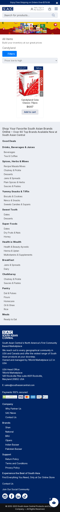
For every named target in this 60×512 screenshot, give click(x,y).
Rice (6, 309)
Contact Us (10, 417)
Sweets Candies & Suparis (17, 204)
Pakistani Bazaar (13, 449)
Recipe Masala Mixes (14, 166)
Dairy (6, 269)
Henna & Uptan (11, 250)
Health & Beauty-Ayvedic (16, 246)
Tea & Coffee (11, 156)
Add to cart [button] (30, 112)
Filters (11, 53)
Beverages (9, 152)
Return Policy (12, 459)
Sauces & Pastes (12, 186)
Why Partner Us (13, 408)
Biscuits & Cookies (13, 196)
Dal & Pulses (10, 293)
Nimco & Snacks (12, 200)
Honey (7, 236)
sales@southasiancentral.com (19, 385)
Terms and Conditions (16, 463)
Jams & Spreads (12, 178)
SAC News (10, 413)
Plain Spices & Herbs (14, 182)
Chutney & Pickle (12, 170)
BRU (7, 436)
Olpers (8, 440)
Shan (7, 427)
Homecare (9, 301)
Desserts (8, 174)
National (9, 431)
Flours (7, 297)
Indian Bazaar (12, 444)
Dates (7, 214)
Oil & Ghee (9, 305)
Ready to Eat (10, 319)
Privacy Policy (12, 467)
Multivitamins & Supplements (18, 254)
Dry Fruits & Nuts (12, 232)
